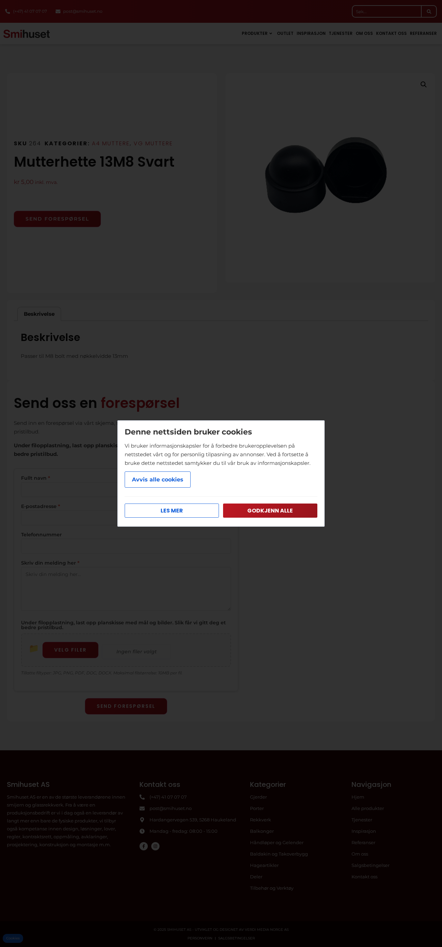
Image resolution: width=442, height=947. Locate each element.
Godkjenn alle (270, 511)
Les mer (172, 511)
